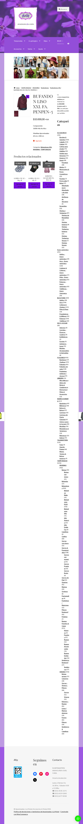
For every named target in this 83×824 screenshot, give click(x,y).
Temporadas (18, 41)
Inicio (18, 88)
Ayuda (40, 49)
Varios (30, 49)
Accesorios (18, 49)
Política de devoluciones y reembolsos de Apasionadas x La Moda (36, 812)
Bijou (45, 41)
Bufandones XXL (55, 88)
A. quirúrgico (33, 41)
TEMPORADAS (26, 88)
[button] (27, 96)
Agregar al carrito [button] (19, 185)
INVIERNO (36, 88)
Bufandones (45, 88)
